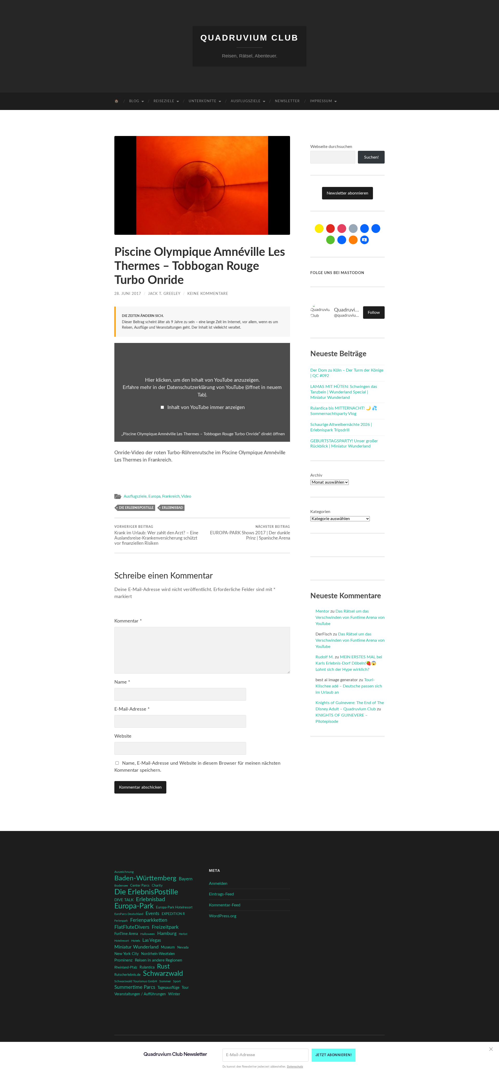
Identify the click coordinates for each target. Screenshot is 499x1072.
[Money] (364, 240)
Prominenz (123, 960)
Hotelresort (121, 940)
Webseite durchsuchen (331, 147)
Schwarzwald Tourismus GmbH (135, 981)
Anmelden (218, 883)
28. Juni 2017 (127, 294)
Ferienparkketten (148, 920)
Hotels (135, 940)
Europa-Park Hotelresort (174, 907)
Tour (185, 988)
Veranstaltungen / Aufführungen (140, 994)
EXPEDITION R (173, 913)
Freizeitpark (165, 927)
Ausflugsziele (246, 101)
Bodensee (121, 885)
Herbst (183, 934)
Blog (134, 101)
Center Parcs (139, 885)
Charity (157, 885)
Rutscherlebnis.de (127, 974)
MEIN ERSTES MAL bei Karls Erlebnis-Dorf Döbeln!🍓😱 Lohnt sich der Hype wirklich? (349, 663)
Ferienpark (121, 920)
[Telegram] (376, 228)
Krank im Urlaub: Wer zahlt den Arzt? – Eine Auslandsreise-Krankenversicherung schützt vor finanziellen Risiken (156, 535)
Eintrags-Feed (221, 894)
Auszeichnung (124, 871)
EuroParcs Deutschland (128, 914)
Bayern (185, 879)
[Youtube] (330, 228)
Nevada (182, 947)
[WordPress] (353, 240)
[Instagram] (341, 228)
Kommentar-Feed (224, 905)
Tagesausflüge (168, 988)
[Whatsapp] (330, 240)
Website (123, 736)
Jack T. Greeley (164, 294)
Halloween (147, 934)
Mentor (322, 611)
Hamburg (166, 933)
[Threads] (353, 228)
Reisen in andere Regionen (158, 960)
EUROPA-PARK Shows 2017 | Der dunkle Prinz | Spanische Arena (250, 532)
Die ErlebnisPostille (136, 507)
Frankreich (171, 496)
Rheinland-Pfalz (125, 967)
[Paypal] (341, 240)
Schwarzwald (163, 974)
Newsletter (287, 101)
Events (152, 913)
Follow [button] (374, 312)
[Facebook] (364, 228)
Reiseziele (164, 101)
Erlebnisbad (172, 507)
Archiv (316, 475)
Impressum (321, 101)
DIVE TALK (124, 900)
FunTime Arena (126, 934)
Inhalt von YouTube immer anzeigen (206, 407)
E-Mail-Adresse (132, 709)
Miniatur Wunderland (136, 947)
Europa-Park (134, 906)
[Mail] (319, 228)
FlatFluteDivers (131, 927)
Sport (177, 981)
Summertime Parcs (134, 987)
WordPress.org (222, 916)
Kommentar (128, 621)
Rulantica (147, 967)
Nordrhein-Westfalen (158, 954)
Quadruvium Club (249, 37)
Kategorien (320, 512)
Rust (163, 967)
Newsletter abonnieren (347, 193)
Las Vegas (151, 940)
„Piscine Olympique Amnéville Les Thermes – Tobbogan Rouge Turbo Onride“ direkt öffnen (203, 434)
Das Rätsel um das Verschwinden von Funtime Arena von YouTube (350, 617)
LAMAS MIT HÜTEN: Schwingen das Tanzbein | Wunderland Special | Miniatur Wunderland (343, 392)
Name (122, 682)
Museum (168, 947)
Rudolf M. (325, 657)
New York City (126, 954)
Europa (154, 496)
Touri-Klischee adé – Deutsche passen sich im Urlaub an (349, 686)
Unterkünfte (202, 101)
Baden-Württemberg (145, 878)
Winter (174, 994)
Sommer (165, 981)
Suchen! (371, 157)
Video (186, 496)
